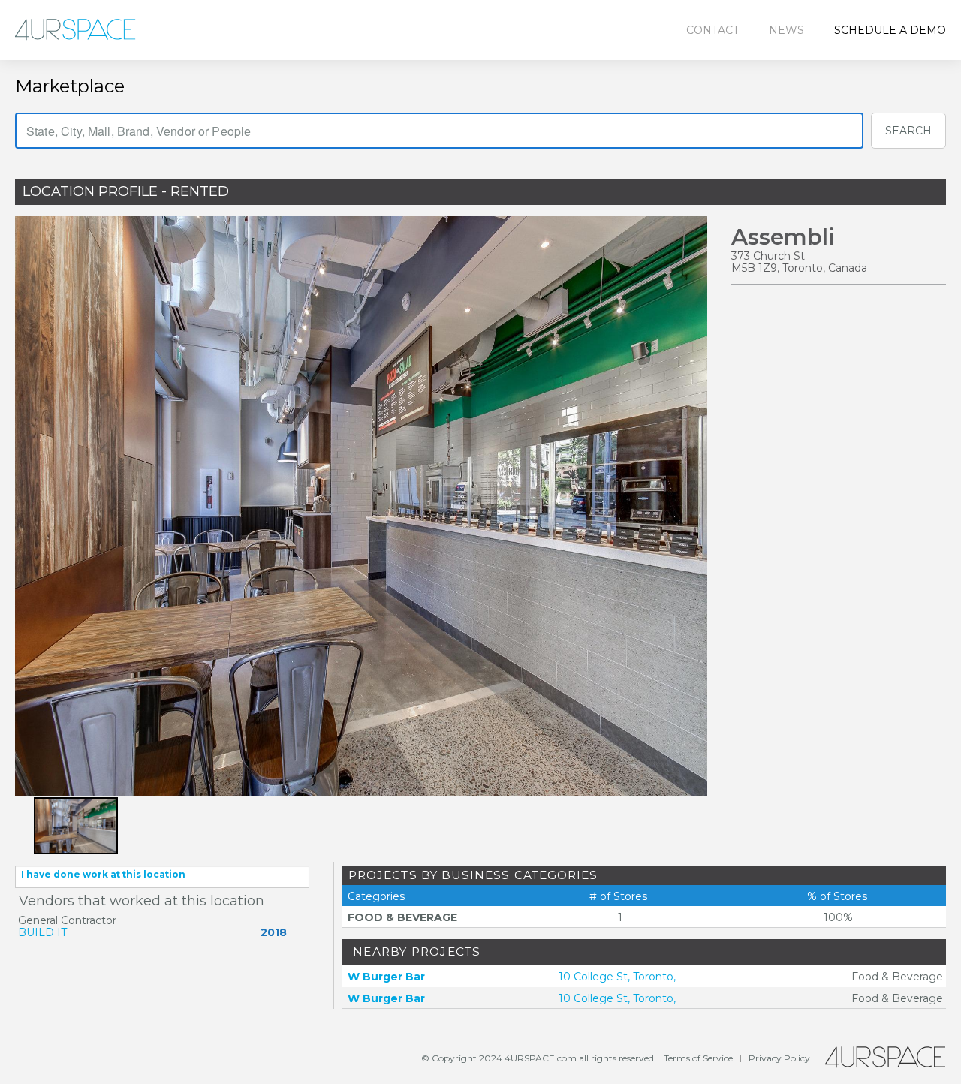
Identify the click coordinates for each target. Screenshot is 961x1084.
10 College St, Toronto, (617, 976)
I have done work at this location (103, 874)
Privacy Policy (779, 1058)
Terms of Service (698, 1058)
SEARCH (908, 130)
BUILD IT (42, 932)
